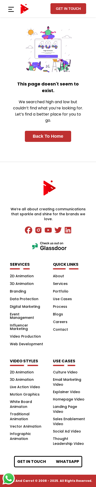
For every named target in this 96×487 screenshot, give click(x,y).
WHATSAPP (67, 461)
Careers (60, 321)
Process (60, 306)
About (58, 276)
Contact (60, 329)
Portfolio (60, 291)
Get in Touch (68, 9)
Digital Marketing (25, 306)
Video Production (25, 336)
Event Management (22, 315)
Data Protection (24, 299)
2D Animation (22, 276)
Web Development (26, 344)
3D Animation (22, 283)
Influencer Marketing (19, 326)
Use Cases (62, 299)
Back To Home (48, 136)
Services (60, 283)
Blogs (58, 314)
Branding (18, 291)
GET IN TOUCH (31, 461)
